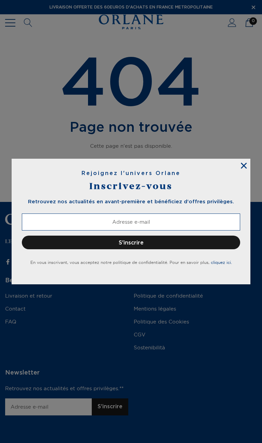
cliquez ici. (221, 262)
